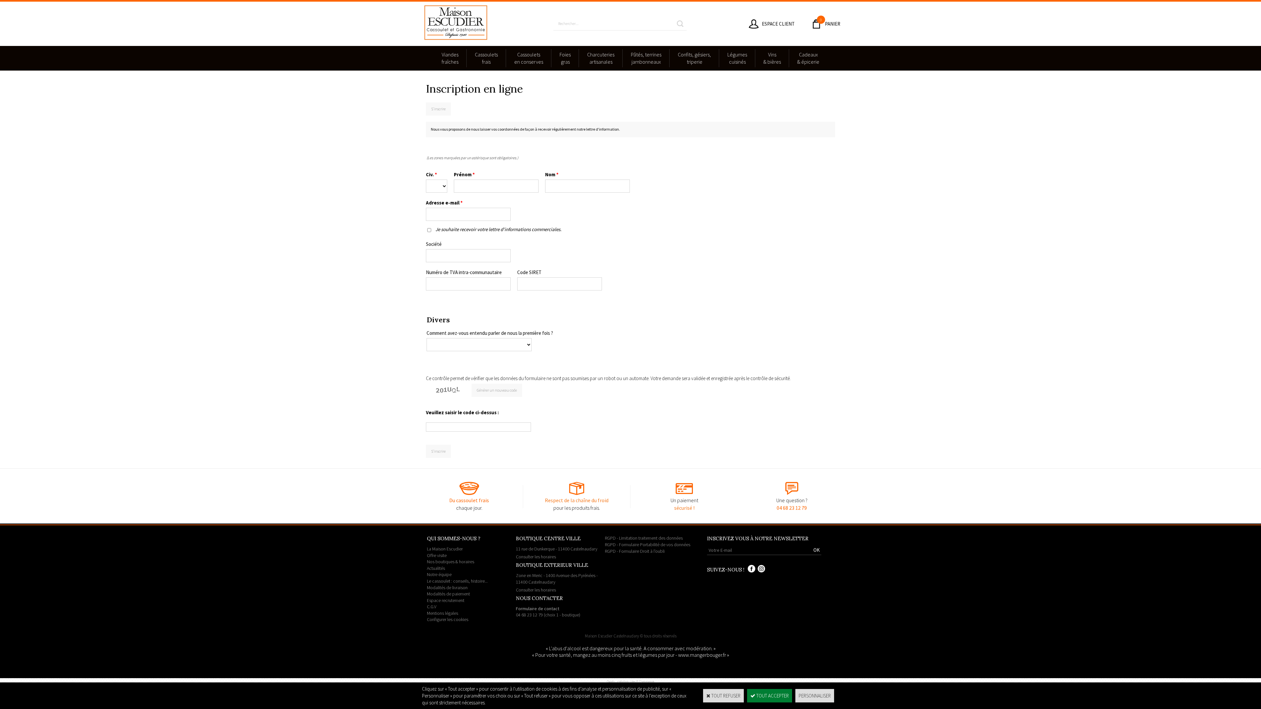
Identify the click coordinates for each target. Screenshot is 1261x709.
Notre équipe (439, 574)
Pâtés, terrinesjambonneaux (646, 58)
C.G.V (431, 607)
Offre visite (437, 555)
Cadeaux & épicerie (808, 58)
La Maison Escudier (445, 549)
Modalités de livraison (447, 588)
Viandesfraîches (450, 58)
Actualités (436, 568)
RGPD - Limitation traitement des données (644, 538)
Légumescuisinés (737, 58)
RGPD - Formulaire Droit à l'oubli (635, 551)
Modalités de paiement (448, 594)
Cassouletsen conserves (528, 58)
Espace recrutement (445, 600)
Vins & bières (772, 58)
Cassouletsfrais (486, 58)
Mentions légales (442, 613)
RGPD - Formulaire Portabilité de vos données (647, 545)
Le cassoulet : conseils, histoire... (457, 581)
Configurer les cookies (447, 619)
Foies (565, 58)
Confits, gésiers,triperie (694, 58)
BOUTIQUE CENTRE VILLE (548, 538)
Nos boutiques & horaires (450, 562)
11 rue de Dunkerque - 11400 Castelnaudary (556, 553)
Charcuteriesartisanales (600, 58)
